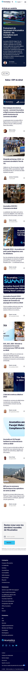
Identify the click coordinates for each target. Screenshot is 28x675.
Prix (3, 608)
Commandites (5, 572)
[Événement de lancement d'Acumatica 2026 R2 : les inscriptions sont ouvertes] (14, 18)
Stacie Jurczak (12, 220)
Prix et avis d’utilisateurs (8, 601)
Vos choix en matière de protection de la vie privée (12, 665)
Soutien (4, 611)
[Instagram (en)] (6, 645)
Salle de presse (5, 575)
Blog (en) (4, 580)
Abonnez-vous (10, 542)
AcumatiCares (5, 570)
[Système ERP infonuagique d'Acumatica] (8, 642)
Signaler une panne (6, 662)
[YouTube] (16, 645)
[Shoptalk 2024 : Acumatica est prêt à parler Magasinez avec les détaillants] (14, 236)
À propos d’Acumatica (7, 563)
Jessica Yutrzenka (13, 177)
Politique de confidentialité (7, 655)
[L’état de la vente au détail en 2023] (14, 382)
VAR (3, 620)
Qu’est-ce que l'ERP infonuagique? (10, 590)
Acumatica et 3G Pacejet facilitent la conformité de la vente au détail (12, 441)
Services (4, 623)
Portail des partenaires (7, 635)
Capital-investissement (7, 625)
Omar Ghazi (12, 457)
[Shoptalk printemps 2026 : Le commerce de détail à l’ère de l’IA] (14, 146)
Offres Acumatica (6, 606)
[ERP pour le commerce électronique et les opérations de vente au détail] (14, 473)
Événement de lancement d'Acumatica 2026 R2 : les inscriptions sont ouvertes (13, 32)
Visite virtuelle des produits (8, 592)
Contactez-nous (6, 582)
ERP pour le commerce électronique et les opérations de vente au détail (13, 488)
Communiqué (5, 577)
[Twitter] (10, 645)
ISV (3, 618)
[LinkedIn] (13, 645)
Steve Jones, (12, 130)
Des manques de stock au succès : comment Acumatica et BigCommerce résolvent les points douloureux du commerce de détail (13, 112)
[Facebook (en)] (3, 645)
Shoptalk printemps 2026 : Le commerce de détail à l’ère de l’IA (13, 161)
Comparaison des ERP (7, 603)
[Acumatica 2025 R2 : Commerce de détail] (14, 193)
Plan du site (4, 660)
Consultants (5, 630)
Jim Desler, (11, 62)
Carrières (4, 568)
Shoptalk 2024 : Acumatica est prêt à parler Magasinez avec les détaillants (13, 251)
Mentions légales (5, 657)
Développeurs (5, 633)
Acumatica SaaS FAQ (7, 598)
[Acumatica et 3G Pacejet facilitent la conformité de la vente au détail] (14, 426)
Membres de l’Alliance (7, 628)
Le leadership (5, 565)
